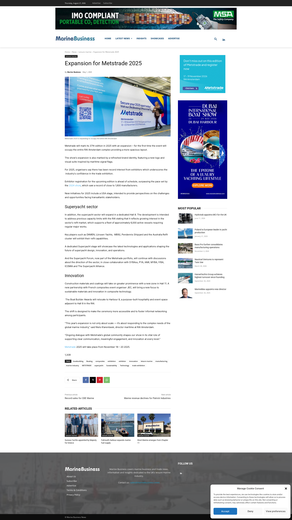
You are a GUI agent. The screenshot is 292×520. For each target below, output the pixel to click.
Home (67, 52)
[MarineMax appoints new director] (185, 293)
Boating (89, 361)
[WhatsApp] (107, 380)
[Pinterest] (100, 380)
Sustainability (111, 365)
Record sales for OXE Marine (79, 398)
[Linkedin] (223, 39)
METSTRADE (86, 365)
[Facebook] (86, 380)
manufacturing (161, 361)
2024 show (75, 185)
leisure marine (146, 361)
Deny (250, 511)
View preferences (275, 511)
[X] (93, 380)
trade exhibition (138, 365)
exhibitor (122, 361)
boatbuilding (78, 361)
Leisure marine (85, 52)
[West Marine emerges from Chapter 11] (154, 425)
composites (100, 361)
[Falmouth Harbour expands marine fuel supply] (117, 425)
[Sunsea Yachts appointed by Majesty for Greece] (81, 425)
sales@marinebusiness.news (145, 482)
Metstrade (70, 346)
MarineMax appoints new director (210, 289)
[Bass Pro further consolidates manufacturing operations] (185, 248)
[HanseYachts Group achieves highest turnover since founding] (185, 278)
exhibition (112, 361)
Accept (225, 511)
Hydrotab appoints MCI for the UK (211, 214)
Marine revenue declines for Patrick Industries (147, 398)
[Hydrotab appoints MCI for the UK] (185, 218)
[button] (285, 488)
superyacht (98, 365)
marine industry (72, 365)
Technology (124, 365)
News (74, 52)
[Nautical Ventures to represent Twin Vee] (185, 263)
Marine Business (74, 72)
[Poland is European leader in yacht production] (185, 233)
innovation (133, 361)
